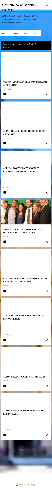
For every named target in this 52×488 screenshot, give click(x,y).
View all (7, 47)
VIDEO (15, 33)
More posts (26, 448)
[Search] (41, 5)
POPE (25, 33)
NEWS (35, 33)
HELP (4, 33)
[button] (47, 94)
